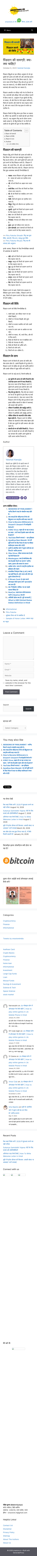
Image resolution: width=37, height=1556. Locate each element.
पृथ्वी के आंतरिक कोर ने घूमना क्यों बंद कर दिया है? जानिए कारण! (20, 1110)
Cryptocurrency (9, 921)
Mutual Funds (8, 981)
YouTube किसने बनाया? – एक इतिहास (21, 538)
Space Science (9, 991)
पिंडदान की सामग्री (11, 134)
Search (6, 705)
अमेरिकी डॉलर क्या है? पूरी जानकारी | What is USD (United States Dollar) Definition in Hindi (20, 600)
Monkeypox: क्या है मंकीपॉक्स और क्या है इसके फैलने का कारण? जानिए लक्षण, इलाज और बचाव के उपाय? (20, 561)
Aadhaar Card (9, 949)
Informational (11, 609)
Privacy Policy (8, 1532)
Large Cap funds (10, 974)
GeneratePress (18, 1553)
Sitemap (6, 1536)
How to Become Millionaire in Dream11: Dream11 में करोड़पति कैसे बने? (20, 524)
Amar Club (13, 1082)
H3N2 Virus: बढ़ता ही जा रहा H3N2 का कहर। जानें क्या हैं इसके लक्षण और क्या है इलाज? (21, 532)
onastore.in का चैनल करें (18, 22)
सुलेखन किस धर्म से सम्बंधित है (15, 615)
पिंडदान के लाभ (10, 139)
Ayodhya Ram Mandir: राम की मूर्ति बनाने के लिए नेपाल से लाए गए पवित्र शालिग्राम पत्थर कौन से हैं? (20, 542)
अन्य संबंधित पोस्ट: (14, 144)
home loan (7, 963)
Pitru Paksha (11, 612)
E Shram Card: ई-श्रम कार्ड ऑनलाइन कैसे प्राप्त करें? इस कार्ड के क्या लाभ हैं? (20, 582)
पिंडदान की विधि (10, 136)
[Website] (21, 497)
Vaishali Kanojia (23, 68)
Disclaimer (7, 1529)
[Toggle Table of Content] (25, 130)
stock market (8, 995)
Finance (6, 924)
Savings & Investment (12, 984)
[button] (32, 30)
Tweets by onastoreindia (13, 939)
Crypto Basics (8, 953)
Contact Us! (8, 1525)
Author (8, 142)
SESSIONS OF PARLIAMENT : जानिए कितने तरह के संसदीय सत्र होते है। (20, 511)
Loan (5, 977)
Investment (7, 970)
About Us (7, 1543)
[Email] (25, 497)
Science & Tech (9, 988)
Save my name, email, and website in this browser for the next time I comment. (18, 683)
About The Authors (11, 1539)
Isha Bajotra (13, 1107)
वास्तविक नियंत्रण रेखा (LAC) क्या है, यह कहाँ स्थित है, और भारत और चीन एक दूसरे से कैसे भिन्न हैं (20, 574)
